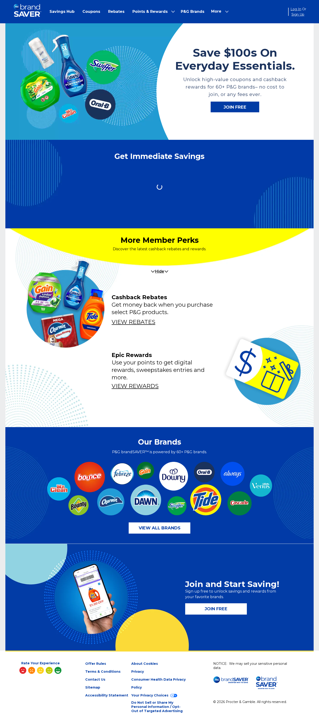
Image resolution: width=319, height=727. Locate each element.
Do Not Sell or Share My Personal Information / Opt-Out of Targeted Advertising (157, 706)
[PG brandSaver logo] (27, 12)
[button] (62, 11)
